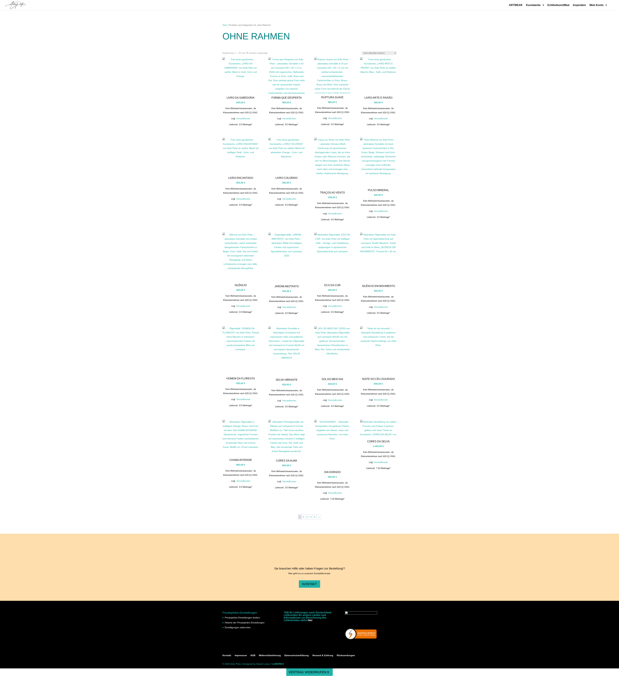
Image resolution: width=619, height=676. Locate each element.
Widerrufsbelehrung (270, 655)
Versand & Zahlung (322, 655)
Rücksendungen (346, 655)
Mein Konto (597, 5)
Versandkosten (243, 118)
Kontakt (309, 584)
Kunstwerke (533, 5)
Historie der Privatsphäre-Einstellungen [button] (245, 622)
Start (224, 25)
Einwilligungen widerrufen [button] (238, 627)
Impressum (241, 655)
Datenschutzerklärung (296, 655)
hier (310, 620)
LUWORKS (278, 664)
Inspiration (579, 5)
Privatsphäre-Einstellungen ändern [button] (242, 617)
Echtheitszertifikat (558, 5)
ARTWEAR (515, 5)
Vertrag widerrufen (307, 672)
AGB (252, 655)
